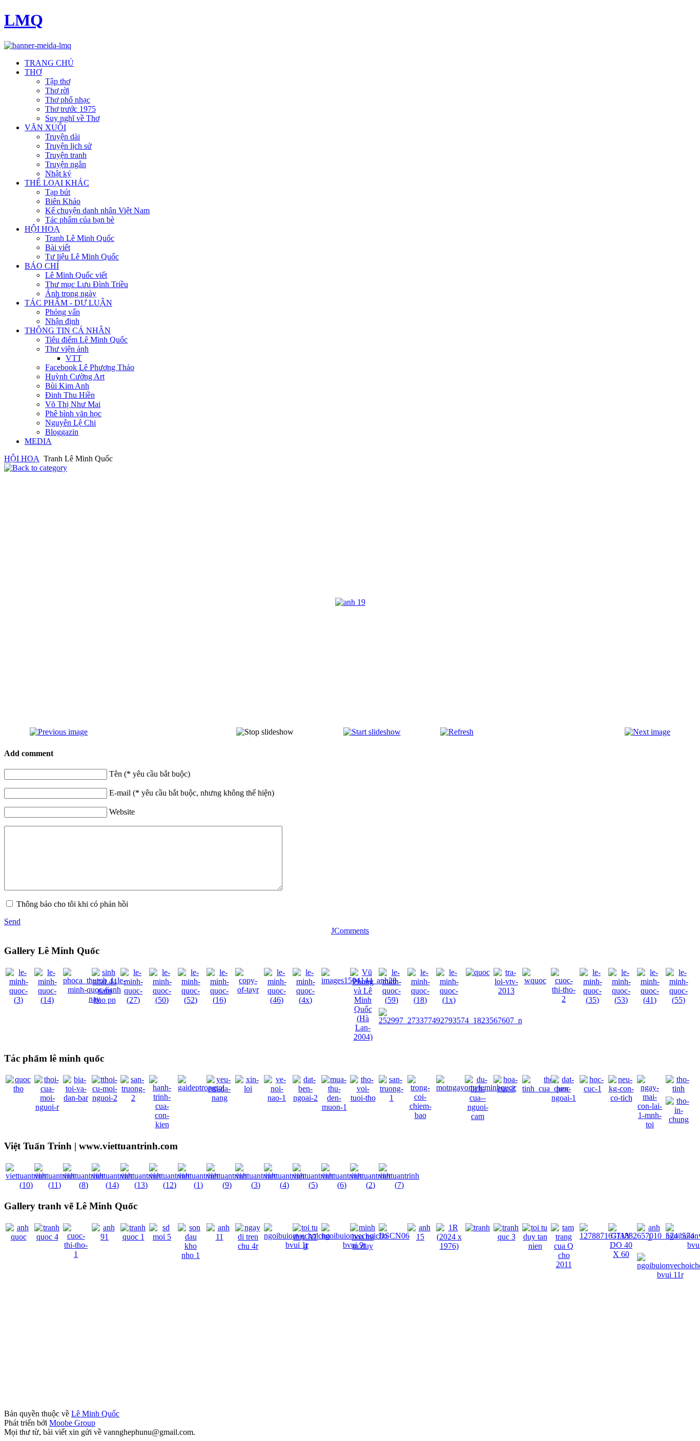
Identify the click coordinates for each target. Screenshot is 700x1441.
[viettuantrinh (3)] (255, 1185)
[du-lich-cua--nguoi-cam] (477, 1116)
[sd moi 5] (162, 1236)
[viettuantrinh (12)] (169, 1185)
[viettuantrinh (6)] (341, 1185)
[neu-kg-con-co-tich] (621, 1097)
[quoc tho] (18, 1088)
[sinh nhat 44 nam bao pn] (104, 1000)
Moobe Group (72, 1422)
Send (12, 921)
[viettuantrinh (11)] (54, 1185)
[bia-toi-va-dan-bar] (76, 1097)
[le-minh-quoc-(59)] (391, 1000)
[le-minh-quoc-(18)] (420, 1000)
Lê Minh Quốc (95, 1413)
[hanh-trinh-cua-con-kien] (162, 1124)
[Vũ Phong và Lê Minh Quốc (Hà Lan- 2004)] (363, 1036)
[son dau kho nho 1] (190, 1255)
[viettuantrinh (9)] (227, 1185)
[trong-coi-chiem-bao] (420, 1115)
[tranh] (477, 1227)
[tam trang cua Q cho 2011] (564, 1264)
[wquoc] (535, 980)
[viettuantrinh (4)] (284, 1185)
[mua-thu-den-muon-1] (334, 1107)
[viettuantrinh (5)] (313, 1185)
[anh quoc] (18, 1236)
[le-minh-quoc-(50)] (162, 1000)
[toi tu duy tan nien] (535, 1246)
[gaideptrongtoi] (201, 1087)
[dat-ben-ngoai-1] (564, 1097)
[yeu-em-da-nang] (219, 1097)
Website (122, 811)
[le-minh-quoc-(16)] (219, 1000)
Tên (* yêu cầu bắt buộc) (149, 773)
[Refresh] (456, 731)
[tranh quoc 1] (133, 1236)
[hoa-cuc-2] (506, 1088)
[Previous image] (59, 731)
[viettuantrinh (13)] (140, 1185)
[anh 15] (420, 1236)
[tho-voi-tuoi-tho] (363, 1097)
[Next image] (647, 731)
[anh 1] (650, 1236)
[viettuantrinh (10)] (26, 1185)
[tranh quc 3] (506, 1236)
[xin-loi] (248, 1088)
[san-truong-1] (391, 1097)
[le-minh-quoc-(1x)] (449, 1000)
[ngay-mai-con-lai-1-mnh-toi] (650, 1124)
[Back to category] (35, 467)
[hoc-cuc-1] (592, 1088)
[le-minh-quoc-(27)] (133, 1000)
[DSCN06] (394, 1235)
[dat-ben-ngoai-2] (305, 1097)
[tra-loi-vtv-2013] (506, 990)
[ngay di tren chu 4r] (248, 1246)
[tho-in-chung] (678, 1119)
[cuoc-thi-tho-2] (564, 999)
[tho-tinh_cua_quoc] (546, 1088)
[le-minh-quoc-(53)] (621, 1000)
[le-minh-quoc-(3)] (18, 1000)
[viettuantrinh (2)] (370, 1185)
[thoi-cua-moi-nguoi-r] (47, 1107)
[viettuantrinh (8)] (83, 1185)
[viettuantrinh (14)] (112, 1185)
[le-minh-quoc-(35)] (592, 1000)
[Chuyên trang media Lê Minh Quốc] (37, 45)
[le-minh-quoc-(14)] (47, 1000)
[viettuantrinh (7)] (399, 1185)
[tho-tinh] (678, 1088)
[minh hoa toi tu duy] (363, 1246)
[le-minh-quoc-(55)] (678, 1000)
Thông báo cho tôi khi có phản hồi (72, 904)
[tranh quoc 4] (47, 1236)
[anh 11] (219, 1236)
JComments (350, 930)
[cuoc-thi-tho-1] (76, 1254)
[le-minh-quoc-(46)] (277, 1000)
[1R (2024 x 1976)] (449, 1246)
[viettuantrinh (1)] (198, 1185)
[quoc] (478, 972)
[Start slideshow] (372, 731)
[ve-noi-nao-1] (277, 1097)
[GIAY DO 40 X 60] (621, 1254)
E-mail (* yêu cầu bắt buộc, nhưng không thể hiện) (191, 792)
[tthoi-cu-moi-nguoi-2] (104, 1097)
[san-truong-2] (133, 1097)
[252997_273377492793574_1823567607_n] (450, 1020)
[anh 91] (104, 1236)
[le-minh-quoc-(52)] (190, 1000)
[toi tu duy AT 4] (305, 1246)
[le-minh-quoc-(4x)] (305, 1000)
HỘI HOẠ (21, 458)
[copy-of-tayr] (248, 989)
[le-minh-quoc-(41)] (650, 1000)
